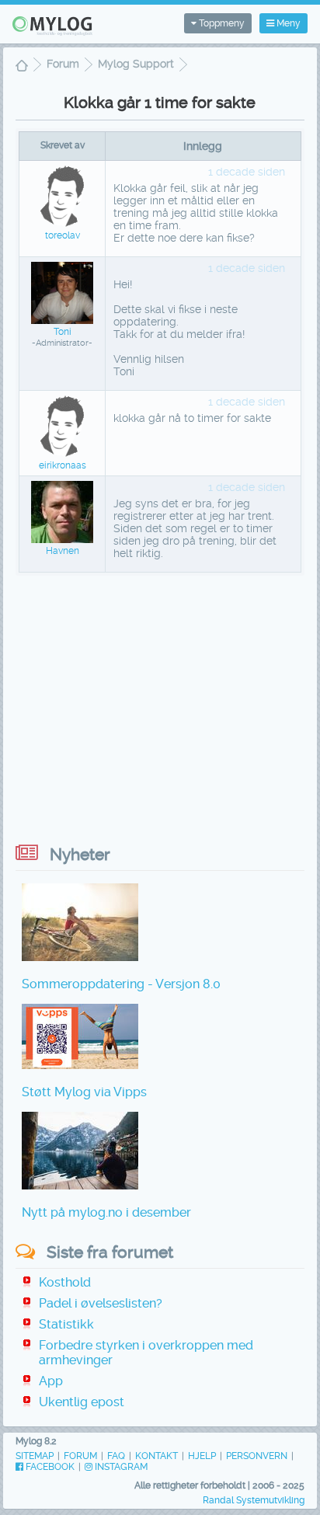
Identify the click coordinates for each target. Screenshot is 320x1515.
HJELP (202, 1456)
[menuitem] (22, 67)
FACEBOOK (49, 1466)
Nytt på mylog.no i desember (106, 1212)
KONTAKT (156, 1456)
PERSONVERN (256, 1456)
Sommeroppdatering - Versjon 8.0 (121, 984)
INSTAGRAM (120, 1466)
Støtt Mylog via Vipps (84, 1092)
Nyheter (80, 854)
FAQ (116, 1456)
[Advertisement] (160, 704)
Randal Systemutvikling (253, 1500)
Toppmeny (221, 23)
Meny (287, 23)
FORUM (80, 1456)
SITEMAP (35, 1456)
